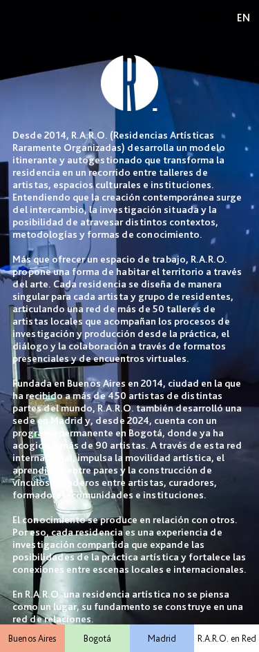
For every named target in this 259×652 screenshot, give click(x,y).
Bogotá (97, 638)
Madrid (162, 638)
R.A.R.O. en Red (227, 638)
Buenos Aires (32, 638)
